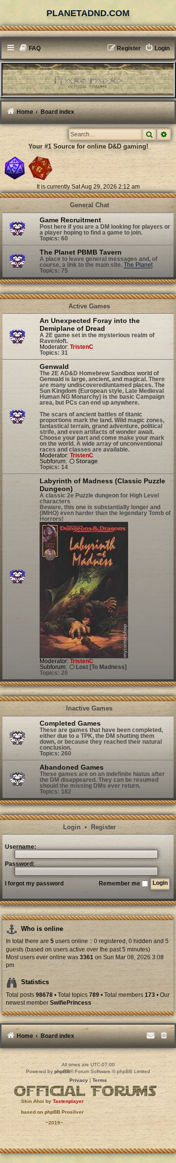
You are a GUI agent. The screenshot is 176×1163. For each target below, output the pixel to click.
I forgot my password (34, 883)
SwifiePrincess (70, 1003)
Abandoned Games (72, 767)
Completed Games (70, 723)
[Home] (88, 79)
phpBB (62, 1071)
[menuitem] (30, 49)
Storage (87, 461)
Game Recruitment (70, 220)
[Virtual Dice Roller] (40, 168)
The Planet (138, 265)
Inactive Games (89, 708)
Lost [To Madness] (101, 667)
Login (72, 827)
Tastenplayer (68, 1101)
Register (103, 827)
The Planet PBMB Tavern (81, 252)
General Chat (89, 205)
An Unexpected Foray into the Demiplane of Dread (90, 324)
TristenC (81, 347)
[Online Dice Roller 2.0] (14, 168)
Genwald (54, 366)
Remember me (120, 883)
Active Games (89, 306)
